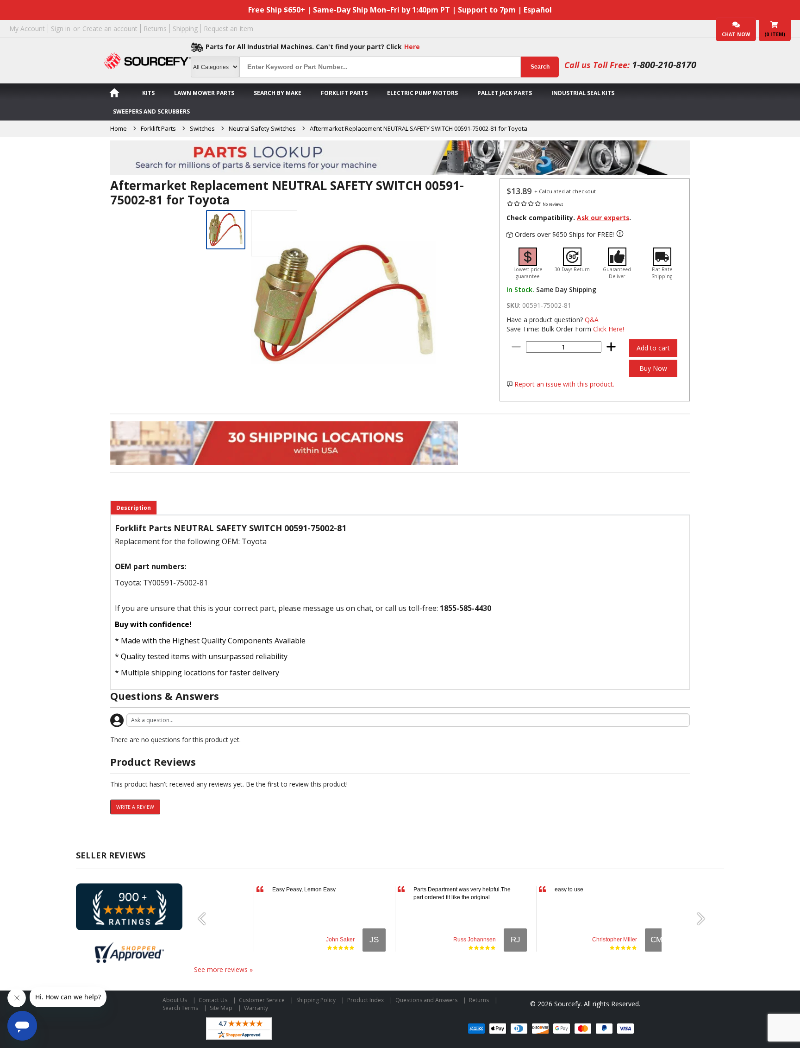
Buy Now (653, 368)
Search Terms (180, 1008)
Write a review (135, 807)
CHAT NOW (736, 34)
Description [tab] (133, 508)
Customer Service (262, 1000)
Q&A (592, 319)
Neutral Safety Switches (262, 128)
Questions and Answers (426, 1000)
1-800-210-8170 (664, 64)
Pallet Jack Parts (504, 93)
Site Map (221, 1008)
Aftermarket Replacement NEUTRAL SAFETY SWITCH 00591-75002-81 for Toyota (418, 128)
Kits (148, 93)
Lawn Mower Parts (204, 93)
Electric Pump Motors (422, 93)
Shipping (185, 28)
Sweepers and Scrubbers (151, 111)
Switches (202, 128)
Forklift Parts (344, 93)
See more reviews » (223, 969)
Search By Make (277, 93)
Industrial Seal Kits (582, 93)
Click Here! (608, 328)
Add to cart (653, 347)
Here (412, 46)
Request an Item (228, 28)
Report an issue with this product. (564, 384)
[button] (205, 918)
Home (118, 128)
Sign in (60, 28)
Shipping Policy (316, 1000)
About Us (174, 1000)
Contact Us (213, 1000)
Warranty (256, 1008)
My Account (27, 28)
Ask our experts (603, 217)
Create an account (110, 28)
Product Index (365, 1000)
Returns (155, 28)
